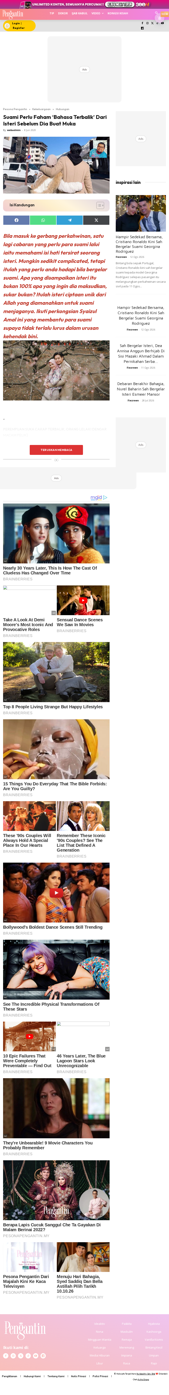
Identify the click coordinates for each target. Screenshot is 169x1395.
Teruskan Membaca (56, 450)
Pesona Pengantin (15, 109)
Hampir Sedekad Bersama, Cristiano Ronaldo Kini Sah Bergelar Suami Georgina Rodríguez (139, 244)
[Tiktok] (157, 23)
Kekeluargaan (41, 109)
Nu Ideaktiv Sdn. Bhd (145, 1374)
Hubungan (62, 109)
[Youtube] (162, 23)
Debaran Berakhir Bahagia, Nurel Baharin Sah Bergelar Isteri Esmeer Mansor (141, 389)
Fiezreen (121, 256)
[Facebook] (142, 23)
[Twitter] (152, 23)
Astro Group (143, 1379)
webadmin (14, 130)
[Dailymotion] (142, 28)
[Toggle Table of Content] (98, 205)
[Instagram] (147, 23)
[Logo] (12, 14)
